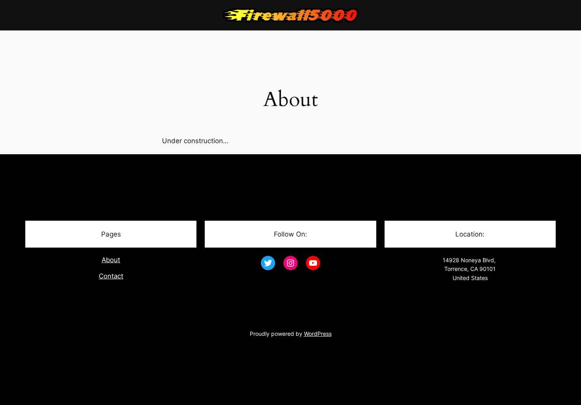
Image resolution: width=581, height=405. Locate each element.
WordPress (318, 333)
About (111, 260)
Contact (111, 276)
